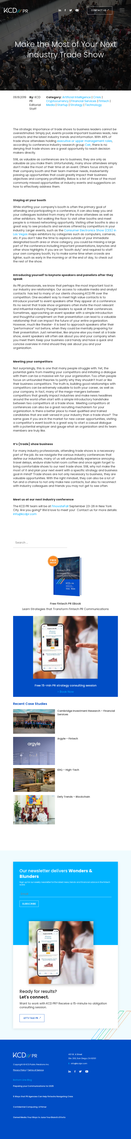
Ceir (88, 145)
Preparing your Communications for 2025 (33, 1086)
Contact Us (98, 10)
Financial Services (83, 101)
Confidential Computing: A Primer (29, 1107)
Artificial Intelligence (76, 97)
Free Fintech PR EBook (65, 604)
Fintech (104, 101)
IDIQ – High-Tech (68, 770)
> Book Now (65, 692)
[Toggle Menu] (123, 10)
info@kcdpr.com (25, 514)
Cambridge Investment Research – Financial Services (86, 712)
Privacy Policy (19, 1070)
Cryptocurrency (57, 101)
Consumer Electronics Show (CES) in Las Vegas (64, 232)
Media (50, 105)
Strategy (76, 105)
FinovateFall (60, 506)
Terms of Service (36, 1070)
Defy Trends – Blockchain (73, 797)
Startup (62, 105)
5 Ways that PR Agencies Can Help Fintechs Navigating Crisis (43, 1096)
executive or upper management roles (84, 141)
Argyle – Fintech (67, 738)
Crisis (97, 97)
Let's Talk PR (30, 1018)
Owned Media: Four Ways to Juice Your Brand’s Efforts (39, 1117)
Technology (93, 105)
